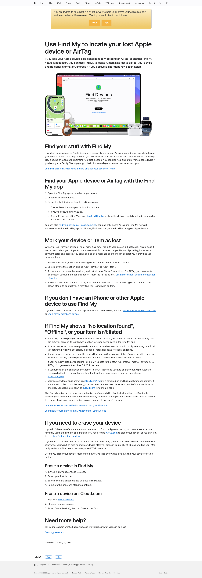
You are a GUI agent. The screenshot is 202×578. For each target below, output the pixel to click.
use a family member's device (63, 314)
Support (43, 565)
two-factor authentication (66, 436)
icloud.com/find (56, 376)
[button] (160, 3)
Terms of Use (90, 573)
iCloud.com (89, 387)
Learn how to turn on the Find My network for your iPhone (75, 405)
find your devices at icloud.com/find (77, 225)
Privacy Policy (77, 573)
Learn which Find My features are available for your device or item (79, 168)
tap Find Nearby (95, 216)
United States (163, 573)
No (106, 23)
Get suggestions (53, 532)
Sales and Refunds (104, 573)
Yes (94, 23)
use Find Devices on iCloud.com (139, 310)
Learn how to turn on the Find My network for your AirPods (75, 410)
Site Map (117, 573)
